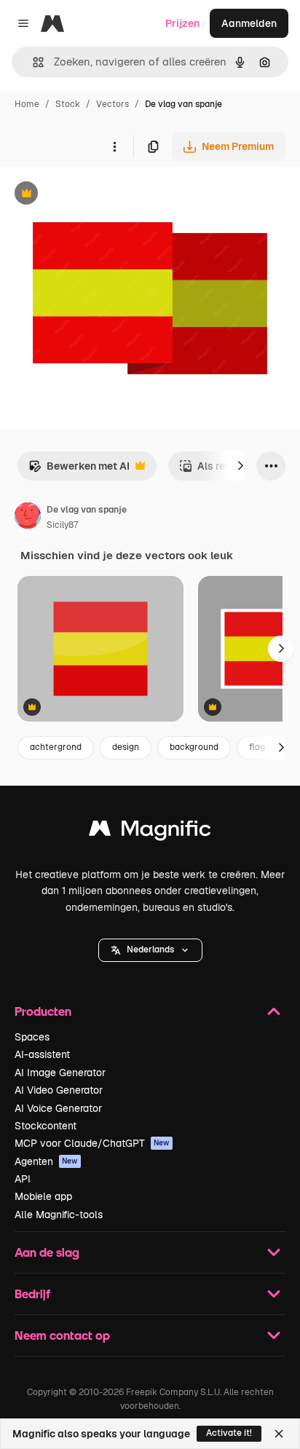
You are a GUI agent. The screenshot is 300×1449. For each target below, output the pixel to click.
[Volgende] (240, 466)
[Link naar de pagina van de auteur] (28, 517)
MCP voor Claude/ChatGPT (92, 1143)
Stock (67, 104)
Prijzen (182, 23)
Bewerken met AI (79, 470)
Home (27, 104)
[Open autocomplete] (32, 62)
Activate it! (229, 1433)
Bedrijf (32, 1293)
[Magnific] (150, 832)
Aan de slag (47, 1252)
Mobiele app (43, 1196)
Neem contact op (62, 1335)
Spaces (32, 1036)
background (194, 747)
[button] (150, 950)
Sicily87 (62, 525)
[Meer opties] (114, 146)
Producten (43, 1011)
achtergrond (56, 747)
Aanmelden (249, 23)
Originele (96, 195)
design (125, 747)
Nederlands (150, 949)
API (23, 1178)
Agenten (46, 1161)
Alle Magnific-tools (59, 1214)
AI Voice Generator (58, 1108)
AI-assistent (42, 1054)
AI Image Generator (60, 1072)
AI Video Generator (59, 1090)
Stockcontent (45, 1125)
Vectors (112, 104)
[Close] (279, 1433)
